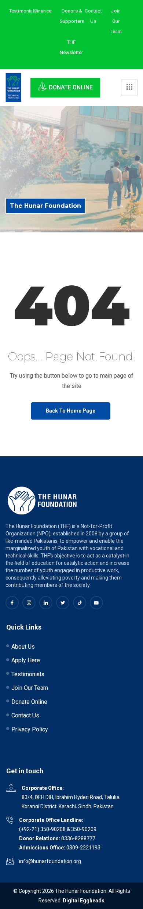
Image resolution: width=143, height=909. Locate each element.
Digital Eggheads (83, 900)
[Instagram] (29, 602)
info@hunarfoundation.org (50, 861)
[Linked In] (45, 602)
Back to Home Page (70, 411)
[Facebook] (12, 602)
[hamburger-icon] (129, 87)
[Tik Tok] (79, 602)
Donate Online (71, 87)
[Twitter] (62, 602)
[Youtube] (96, 602)
